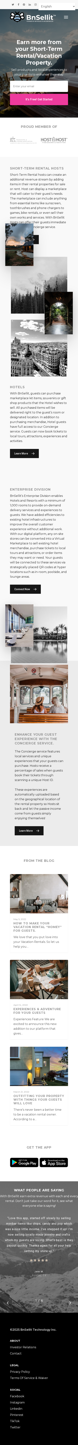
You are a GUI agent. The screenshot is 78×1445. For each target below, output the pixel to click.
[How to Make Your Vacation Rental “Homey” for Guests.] (39, 913)
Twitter (15, 1427)
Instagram (17, 1402)
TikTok (15, 1421)
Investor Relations (23, 1347)
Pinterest (16, 1415)
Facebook (17, 1396)
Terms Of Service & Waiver (29, 1378)
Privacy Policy (20, 1371)
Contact (16, 1353)
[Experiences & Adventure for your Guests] (39, 999)
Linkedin (16, 1408)
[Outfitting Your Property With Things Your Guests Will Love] (39, 1086)
